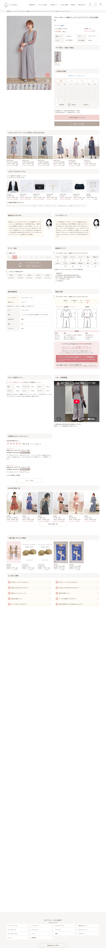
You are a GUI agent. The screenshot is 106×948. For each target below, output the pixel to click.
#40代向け (48, 205)
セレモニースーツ (83, 929)
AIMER (62, 25)
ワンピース (58, 929)
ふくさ (9, 938)
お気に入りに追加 (78, 124)
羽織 (56, 933)
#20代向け (34, 205)
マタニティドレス (59, 925)
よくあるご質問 (64, 5)
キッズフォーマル (12, 933)
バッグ (33, 933)
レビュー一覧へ (29, 480)
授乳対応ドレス (83, 925)
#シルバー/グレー (82, 205)
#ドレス (9, 205)
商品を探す (32, 5)
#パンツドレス (27, 205)
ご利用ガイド (53, 5)
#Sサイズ (55, 205)
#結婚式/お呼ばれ (63, 205)
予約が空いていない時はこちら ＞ (77, 76)
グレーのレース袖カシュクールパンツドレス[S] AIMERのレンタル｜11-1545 (10, 4)
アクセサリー (82, 933)
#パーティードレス (17, 205)
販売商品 (33, 938)
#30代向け (41, 205)
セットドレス (34, 929)
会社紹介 (73, 5)
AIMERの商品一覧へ (53, 524)
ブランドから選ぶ (42, 5)
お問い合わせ (81, 5)
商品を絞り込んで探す (53, 945)
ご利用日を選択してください (76, 117)
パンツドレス (35, 925)
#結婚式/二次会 (72, 205)
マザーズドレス (12, 929)
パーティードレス (12, 925)
